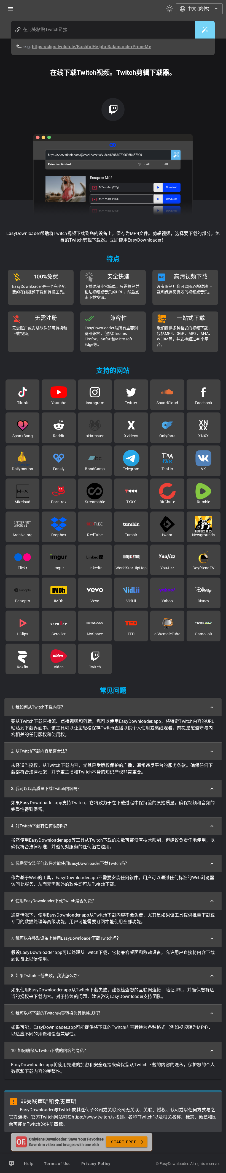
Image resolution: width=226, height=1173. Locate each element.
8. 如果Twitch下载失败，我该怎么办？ (46, 975)
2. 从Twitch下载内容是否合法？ (40, 751)
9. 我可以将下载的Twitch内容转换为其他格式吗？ (56, 1013)
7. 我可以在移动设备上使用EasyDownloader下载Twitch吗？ (66, 938)
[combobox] (199, 8)
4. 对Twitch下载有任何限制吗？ (40, 826)
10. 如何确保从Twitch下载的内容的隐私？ (49, 1050)
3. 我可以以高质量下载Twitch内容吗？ (46, 788)
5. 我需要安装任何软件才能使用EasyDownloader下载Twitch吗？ (70, 863)
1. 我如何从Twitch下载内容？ (38, 707)
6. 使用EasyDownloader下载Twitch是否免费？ (53, 900)
